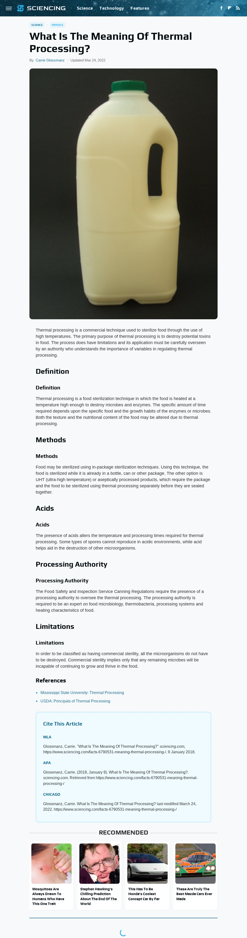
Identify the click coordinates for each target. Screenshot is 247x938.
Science (85, 8)
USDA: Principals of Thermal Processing (75, 701)
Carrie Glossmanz (50, 60)
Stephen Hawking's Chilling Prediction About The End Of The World (98, 896)
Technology (111, 8)
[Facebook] (221, 8)
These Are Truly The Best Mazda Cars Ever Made (194, 894)
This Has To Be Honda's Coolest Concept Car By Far (144, 894)
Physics (57, 24)
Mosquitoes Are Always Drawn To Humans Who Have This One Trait (48, 896)
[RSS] (237, 8)
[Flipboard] (229, 8)
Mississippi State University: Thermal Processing (82, 693)
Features (139, 8)
